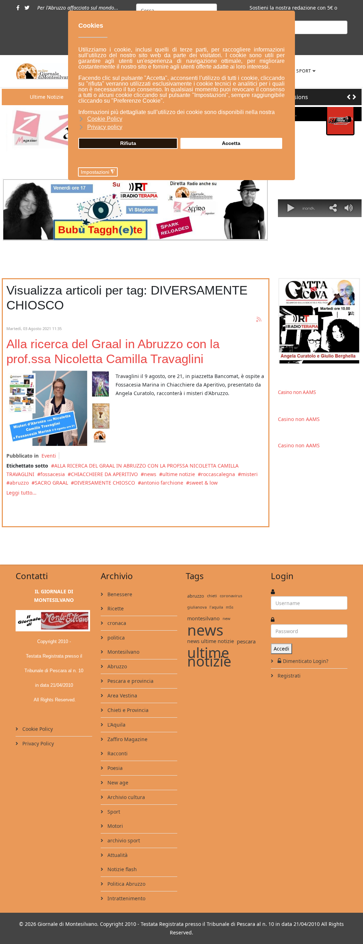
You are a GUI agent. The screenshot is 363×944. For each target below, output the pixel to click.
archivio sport (123, 840)
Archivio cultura (125, 797)
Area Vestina (121, 695)
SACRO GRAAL (51, 482)
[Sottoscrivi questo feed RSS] (259, 320)
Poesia (114, 768)
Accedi (281, 648)
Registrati (288, 675)
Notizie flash (121, 869)
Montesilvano (122, 651)
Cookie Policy (37, 728)
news (150, 474)
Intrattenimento (125, 898)
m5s (229, 607)
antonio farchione (162, 482)
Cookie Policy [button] (104, 119)
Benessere (119, 594)
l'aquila (216, 607)
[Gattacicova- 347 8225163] (320, 320)
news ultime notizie (210, 641)
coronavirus (231, 595)
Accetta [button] (231, 143)
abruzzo (19, 482)
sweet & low (203, 482)
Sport (303, 71)
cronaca (116, 623)
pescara (246, 641)
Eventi (48, 455)
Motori (114, 825)
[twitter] (26, 7)
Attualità (117, 855)
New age (117, 782)
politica (115, 637)
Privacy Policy (37, 743)
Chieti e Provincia (127, 710)
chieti (212, 595)
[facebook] (17, 7)
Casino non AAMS (297, 392)
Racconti (117, 753)
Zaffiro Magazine (126, 739)
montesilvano (203, 618)
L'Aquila (115, 724)
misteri (249, 474)
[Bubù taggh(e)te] (135, 209)
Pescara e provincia (129, 681)
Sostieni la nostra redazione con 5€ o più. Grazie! (293, 12)
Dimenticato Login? (305, 661)
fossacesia (52, 474)
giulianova (197, 607)
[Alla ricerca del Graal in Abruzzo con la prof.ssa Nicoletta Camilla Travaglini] (59, 408)
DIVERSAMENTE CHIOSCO (104, 482)
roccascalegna (218, 474)
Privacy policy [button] (104, 127)
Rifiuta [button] (128, 143)
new (226, 618)
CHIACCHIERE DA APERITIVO (104, 474)
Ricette (115, 608)
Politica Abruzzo (125, 883)
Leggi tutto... (21, 492)
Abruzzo (116, 666)
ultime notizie (178, 474)
